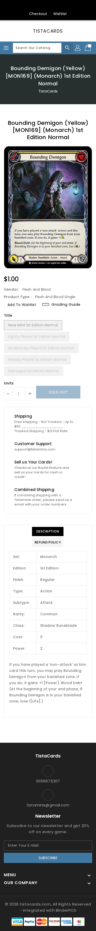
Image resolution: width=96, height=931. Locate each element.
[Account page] (78, 48)
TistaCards (48, 31)
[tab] (47, 531)
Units (9, 383)
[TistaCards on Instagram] (48, 6)
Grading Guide (66, 304)
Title (8, 315)
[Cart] (88, 48)
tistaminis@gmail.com (48, 805)
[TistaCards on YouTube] (58, 6)
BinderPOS (66, 910)
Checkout (38, 13)
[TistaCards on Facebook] (38, 6)
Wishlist (60, 13)
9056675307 (48, 781)
